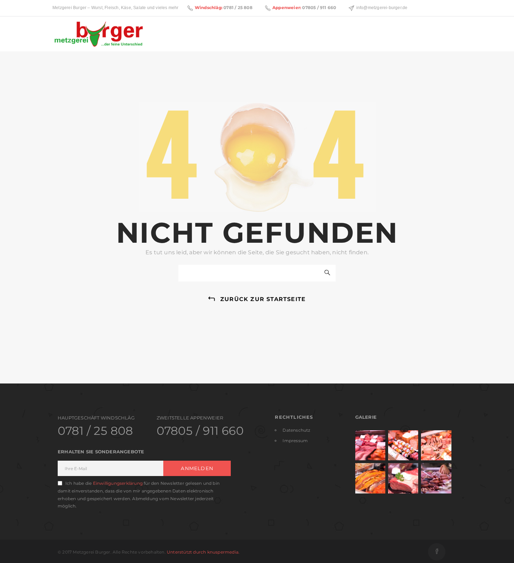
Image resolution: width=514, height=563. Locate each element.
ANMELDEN (197, 468)
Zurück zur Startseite (263, 299)
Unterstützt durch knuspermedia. (203, 552)
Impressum (295, 440)
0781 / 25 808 (237, 7)
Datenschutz (296, 430)
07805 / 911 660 (319, 7)
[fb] (436, 552)
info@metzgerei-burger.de (382, 7)
